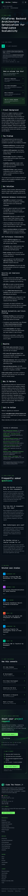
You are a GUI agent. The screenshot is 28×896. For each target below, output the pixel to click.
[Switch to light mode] (23, 2)
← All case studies (7, 42)
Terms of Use (17, 891)
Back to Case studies (7, 6)
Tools (3, 882)
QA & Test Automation (6, 844)
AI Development (5, 842)
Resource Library (5, 871)
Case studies (6, 7)
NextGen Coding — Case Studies (10, 456)
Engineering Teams (6, 822)
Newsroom (4, 875)
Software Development (7, 824)
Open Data (4, 877)
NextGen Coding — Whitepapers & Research (13, 451)
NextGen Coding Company (12, 462)
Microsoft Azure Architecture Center (11, 441)
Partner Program (5, 829)
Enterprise (4, 820)
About (3, 856)
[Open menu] (25, 2)
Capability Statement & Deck (8, 827)
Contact (3, 864)
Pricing (3, 831)
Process (3, 860)
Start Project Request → (8, 812)
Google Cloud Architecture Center (11, 445)
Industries (4, 849)
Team (3, 858)
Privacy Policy (10, 891)
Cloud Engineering (6, 846)
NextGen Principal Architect (18, 54)
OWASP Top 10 (6, 448)
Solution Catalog (5, 825)
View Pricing (6, 738)
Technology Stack (6, 848)
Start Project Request (9, 734)
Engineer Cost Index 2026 (7, 880)
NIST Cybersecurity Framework (10, 430)
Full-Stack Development (7, 840)
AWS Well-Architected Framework (10, 438)
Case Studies (5, 862)
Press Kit (4, 878)
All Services (4, 838)
